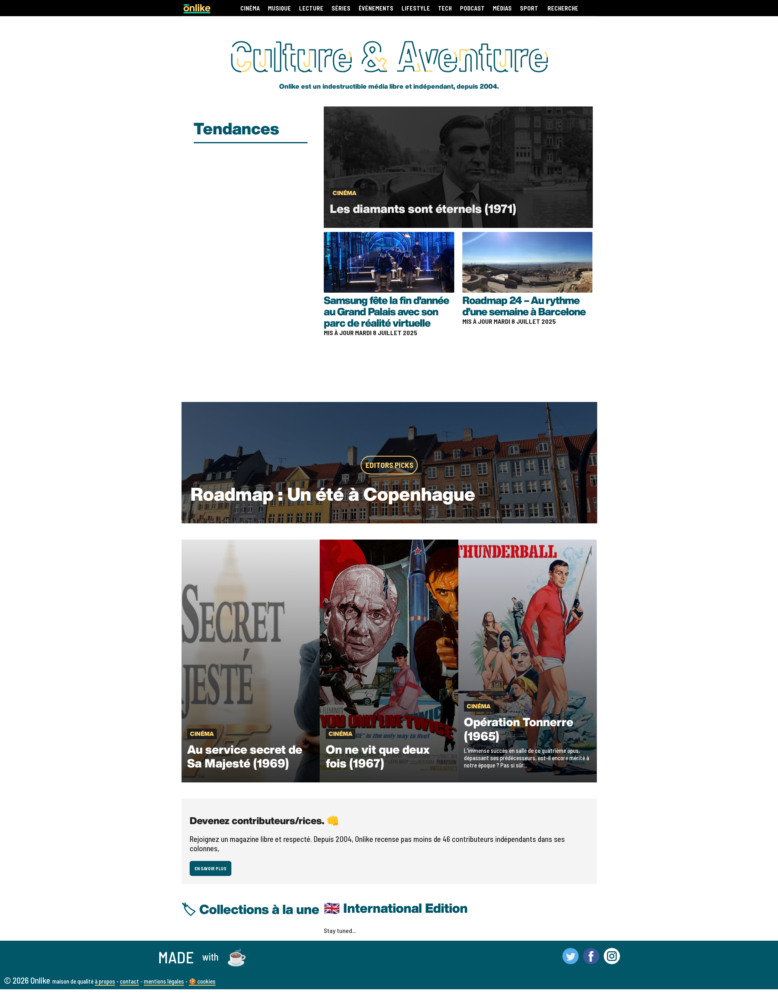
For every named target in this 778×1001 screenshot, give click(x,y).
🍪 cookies (202, 981)
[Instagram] (612, 960)
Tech (445, 8)
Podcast (472, 8)
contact (129, 981)
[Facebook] (591, 960)
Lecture (311, 8)
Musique (279, 8)
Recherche (562, 8)
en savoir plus (210, 868)
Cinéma (250, 8)
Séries (341, 8)
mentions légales (164, 981)
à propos (105, 981)
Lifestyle (416, 8)
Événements (376, 8)
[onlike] (197, 11)
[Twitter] (570, 960)
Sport (529, 8)
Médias (502, 8)
